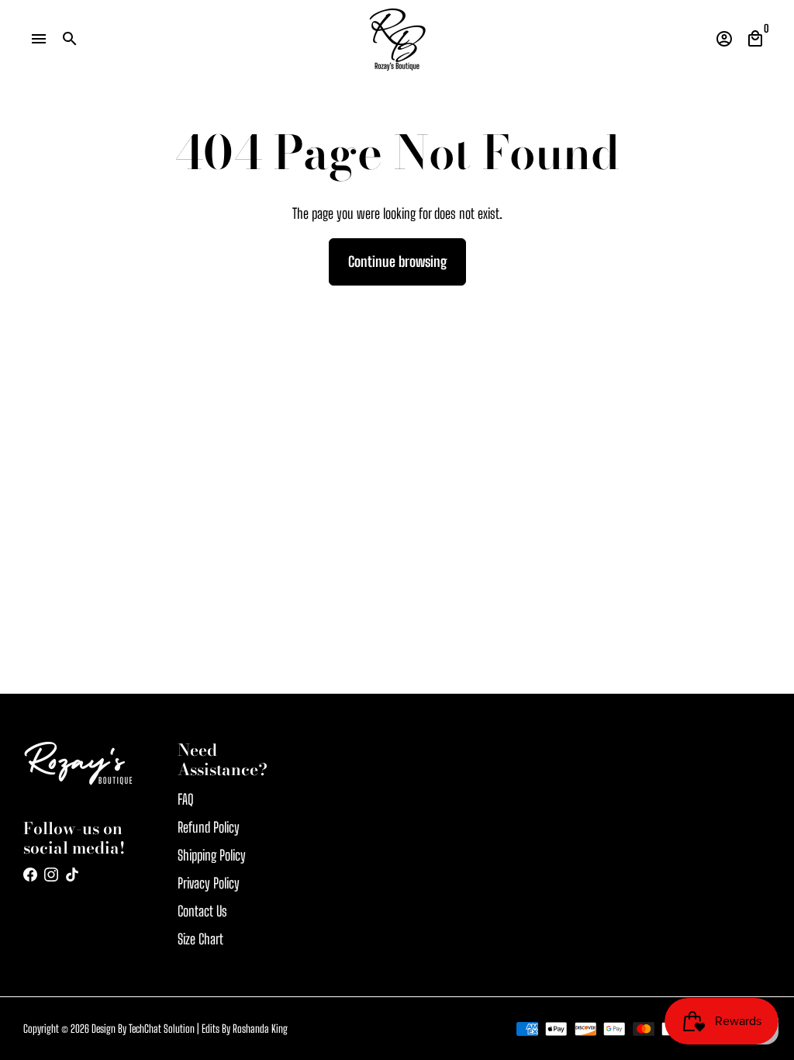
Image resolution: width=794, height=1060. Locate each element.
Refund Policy (209, 827)
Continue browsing (397, 261)
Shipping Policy (212, 855)
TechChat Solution (162, 1028)
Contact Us (202, 911)
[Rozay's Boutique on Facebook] (30, 874)
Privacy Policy (209, 883)
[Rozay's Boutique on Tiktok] (72, 874)
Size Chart (200, 938)
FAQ (186, 799)
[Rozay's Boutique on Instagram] (51, 874)
